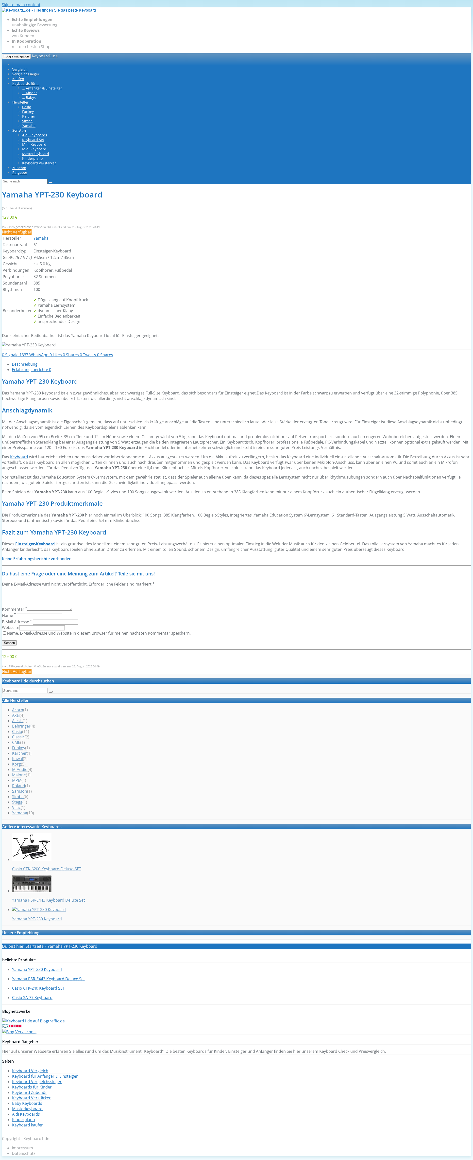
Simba (27, 121)
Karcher (28, 116)
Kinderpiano (32, 158)
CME (16, 742)
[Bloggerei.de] (12, 1026)
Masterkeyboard (35, 153)
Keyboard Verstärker (39, 163)
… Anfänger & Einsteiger (42, 88)
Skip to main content (21, 4)
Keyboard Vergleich (30, 1070)
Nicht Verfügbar (17, 232)
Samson (19, 791)
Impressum (22, 1148)
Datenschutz (23, 1153)
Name (9, 615)
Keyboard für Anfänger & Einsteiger (45, 1076)
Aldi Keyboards (34, 135)
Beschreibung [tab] (24, 364)
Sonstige (19, 130)
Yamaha (28, 125)
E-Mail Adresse (17, 622)
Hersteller (20, 102)
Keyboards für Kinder (32, 1087)
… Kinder (29, 92)
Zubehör (19, 167)
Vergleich (20, 69)
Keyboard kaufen (28, 1125)
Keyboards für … (25, 83)
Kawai (17, 758)
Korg (16, 764)
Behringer (21, 726)
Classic (18, 737)
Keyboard (19, 457)
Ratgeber (19, 172)
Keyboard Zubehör (29, 1092)
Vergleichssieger (25, 74)
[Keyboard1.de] (49, 10)
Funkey (28, 111)
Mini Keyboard (34, 144)
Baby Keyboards (27, 1103)
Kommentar (14, 609)
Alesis (17, 720)
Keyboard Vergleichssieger (37, 1081)
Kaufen (18, 78)
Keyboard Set (33, 139)
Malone (19, 775)
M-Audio (20, 769)
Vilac (16, 807)
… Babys (29, 97)
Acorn (17, 710)
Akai (16, 715)
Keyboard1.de (45, 56)
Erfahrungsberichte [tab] (31, 369)
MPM (16, 780)
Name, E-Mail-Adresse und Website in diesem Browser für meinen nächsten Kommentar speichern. (99, 633)
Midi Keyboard (34, 149)
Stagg (17, 802)
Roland (18, 785)
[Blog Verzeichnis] (19, 1032)
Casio (26, 107)
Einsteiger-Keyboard (35, 544)
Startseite (35, 946)
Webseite (10, 627)
